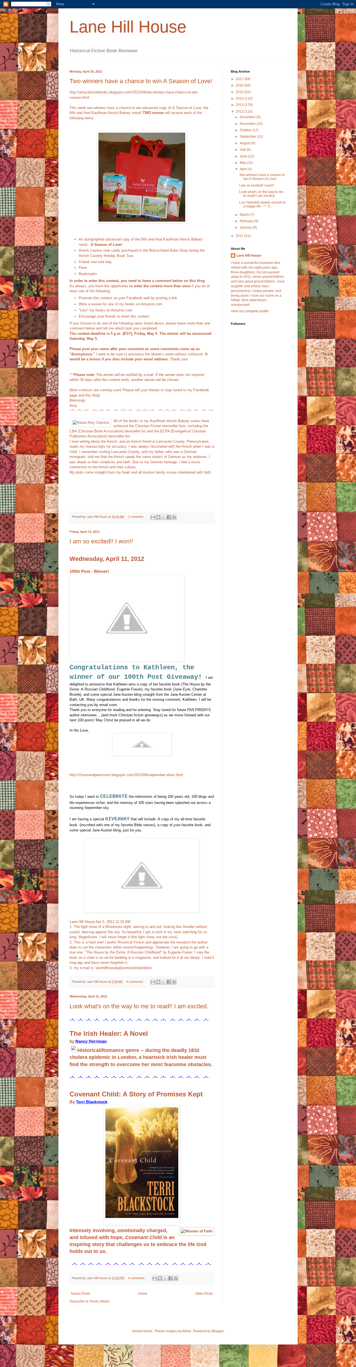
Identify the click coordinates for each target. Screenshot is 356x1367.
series (175, 421)
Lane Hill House (128, 27)
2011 (240, 236)
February (247, 221)
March (245, 215)
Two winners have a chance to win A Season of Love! (141, 81)
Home (142, 1294)
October (246, 130)
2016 (240, 85)
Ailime (186, 1331)
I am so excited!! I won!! (101, 541)
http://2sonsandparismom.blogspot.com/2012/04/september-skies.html (126, 775)
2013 (240, 105)
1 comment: (136, 516)
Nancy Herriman (91, 1041)
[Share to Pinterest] (174, 517)
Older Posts (204, 1294)
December (248, 117)
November (248, 124)
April (244, 169)
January (246, 227)
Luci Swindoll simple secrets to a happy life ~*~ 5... (262, 204)
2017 (240, 79)
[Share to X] (163, 517)
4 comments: (135, 981)
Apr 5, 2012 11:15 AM (112, 922)
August (245, 143)
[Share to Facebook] (169, 517)
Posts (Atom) (99, 1301)
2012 (240, 111)
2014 (240, 98)
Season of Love (188, 108)
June (244, 156)
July (243, 150)
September (248, 136)
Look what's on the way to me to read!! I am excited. (139, 1006)
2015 (240, 92)
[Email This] (153, 517)
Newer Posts (80, 1294)
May (243, 163)
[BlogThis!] (158, 517)
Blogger (218, 1331)
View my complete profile (250, 311)
